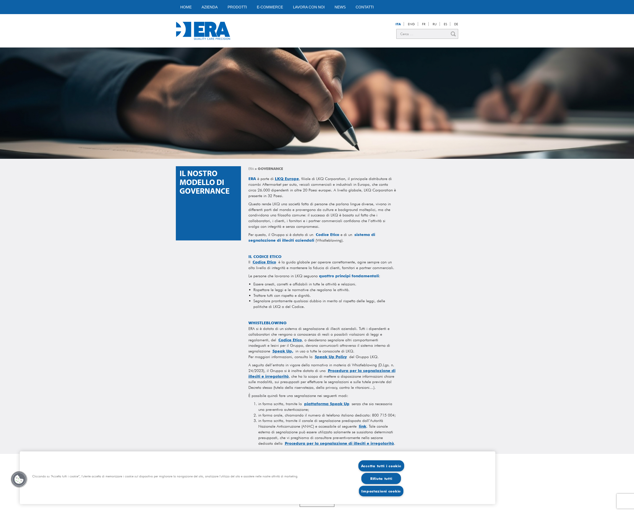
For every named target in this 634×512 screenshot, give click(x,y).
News (340, 7)
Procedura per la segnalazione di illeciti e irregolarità (339, 443)
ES (445, 24)
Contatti (365, 7)
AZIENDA (210, 7)
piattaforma (317, 403)
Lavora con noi (309, 7)
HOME (186, 7)
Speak (278, 351)
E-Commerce (270, 7)
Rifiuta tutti (381, 478)
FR (423, 24)
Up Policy (337, 356)
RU (435, 24)
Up (346, 403)
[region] (257, 477)
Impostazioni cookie (381, 491)
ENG (411, 24)
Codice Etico (290, 340)
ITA (398, 24)
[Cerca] (453, 33)
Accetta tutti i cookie (381, 466)
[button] (19, 479)
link (362, 426)
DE (456, 24)
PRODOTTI (237, 7)
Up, (289, 351)
